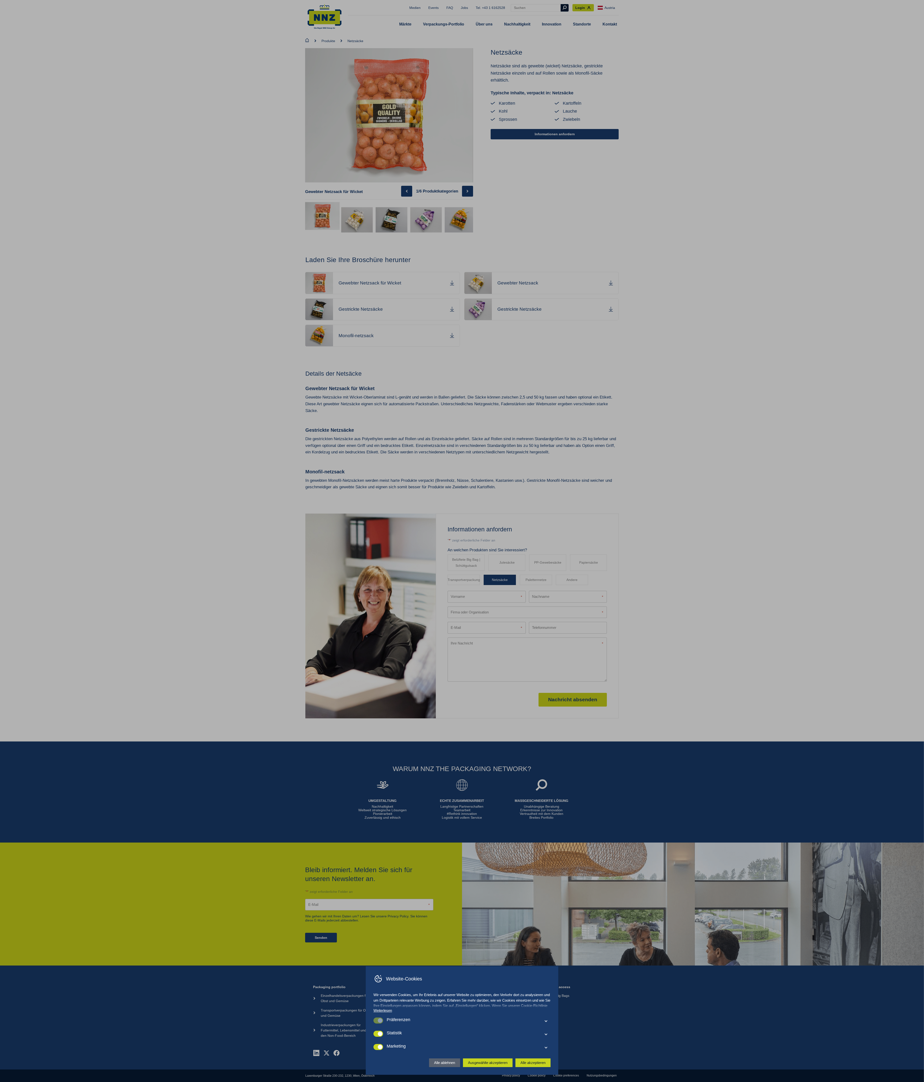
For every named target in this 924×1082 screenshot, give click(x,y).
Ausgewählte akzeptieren (487, 1063)
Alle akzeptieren (532, 1063)
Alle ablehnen (444, 1063)
